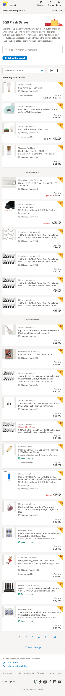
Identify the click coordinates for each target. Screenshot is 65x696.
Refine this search (16, 57)
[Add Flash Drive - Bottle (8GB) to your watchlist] (60, 148)
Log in (58, 5)
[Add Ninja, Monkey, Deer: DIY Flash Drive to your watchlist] (60, 558)
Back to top (34, 647)
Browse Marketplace (12, 10)
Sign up (51, 5)
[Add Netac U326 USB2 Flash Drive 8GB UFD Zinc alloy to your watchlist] (60, 180)
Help (19, 673)
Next (53, 637)
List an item (57, 10)
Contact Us (29, 673)
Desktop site (7, 673)
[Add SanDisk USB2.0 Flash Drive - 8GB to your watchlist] (60, 352)
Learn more (12, 662)
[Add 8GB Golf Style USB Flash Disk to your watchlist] (60, 126)
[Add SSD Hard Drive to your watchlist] (60, 204)
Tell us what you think (16, 666)
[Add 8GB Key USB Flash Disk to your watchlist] (60, 85)
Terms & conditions (45, 673)
